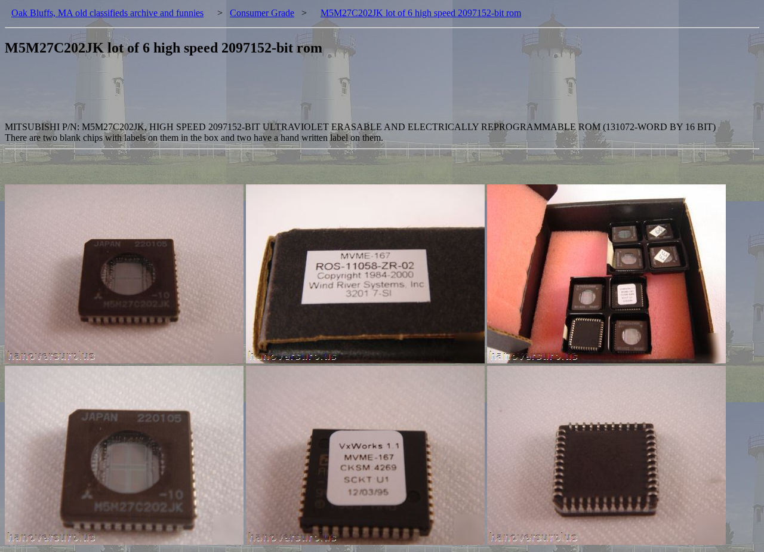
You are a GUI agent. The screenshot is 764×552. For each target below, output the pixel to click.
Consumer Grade (262, 13)
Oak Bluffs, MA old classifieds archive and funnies (107, 13)
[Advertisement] (222, 95)
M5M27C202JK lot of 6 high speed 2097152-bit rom (421, 13)
